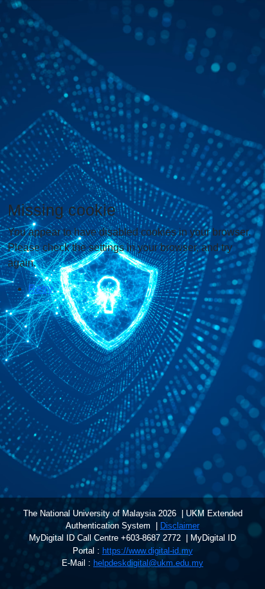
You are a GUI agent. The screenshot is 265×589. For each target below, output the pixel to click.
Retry (40, 288)
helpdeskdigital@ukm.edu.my (148, 563)
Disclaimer (179, 525)
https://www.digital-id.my (147, 551)
